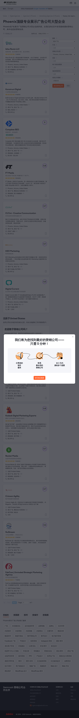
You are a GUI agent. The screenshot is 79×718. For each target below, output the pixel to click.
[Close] (73, 336)
